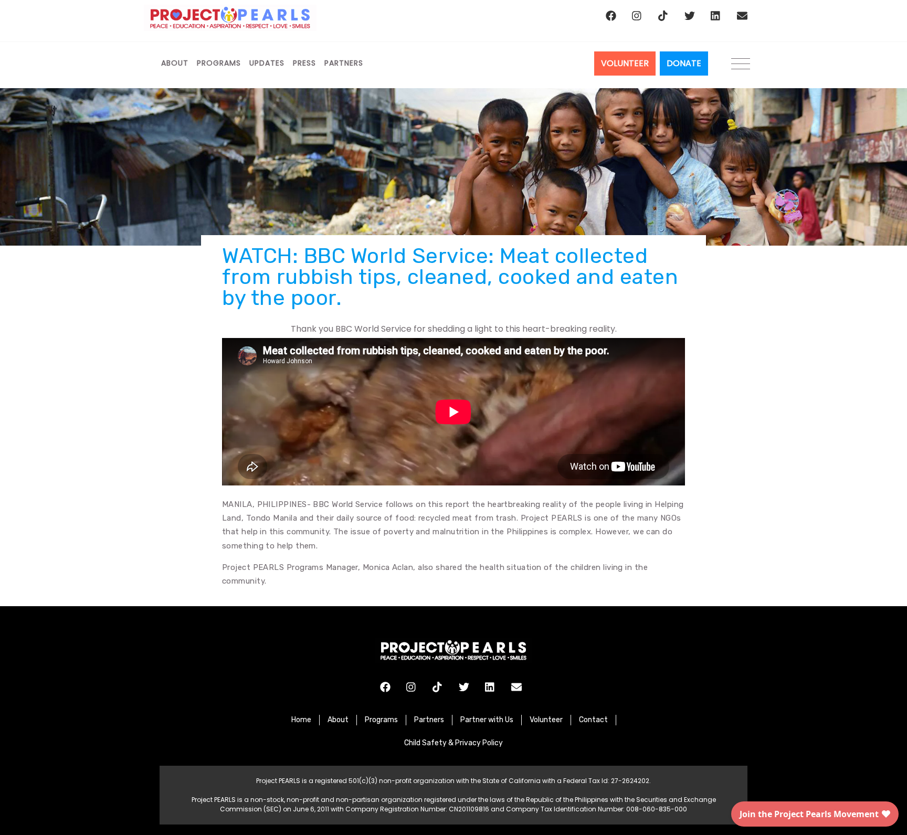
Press (304, 63)
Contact (593, 719)
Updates (266, 63)
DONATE (684, 63)
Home (301, 719)
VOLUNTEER (625, 63)
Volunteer (546, 719)
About (174, 63)
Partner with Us (486, 719)
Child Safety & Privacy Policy (453, 742)
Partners (343, 63)
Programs (219, 63)
